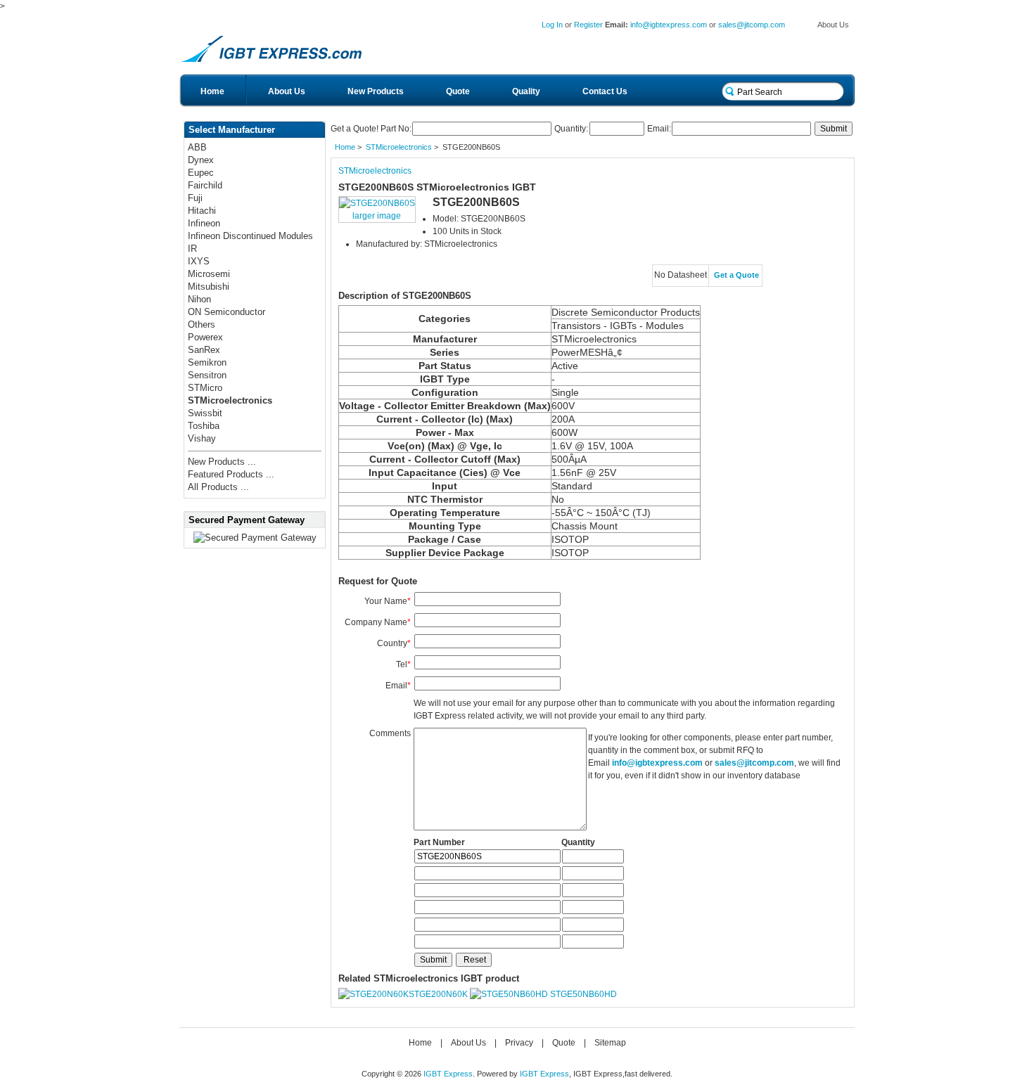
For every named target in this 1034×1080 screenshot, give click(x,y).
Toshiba (203, 425)
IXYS (199, 261)
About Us (833, 24)
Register (588, 24)
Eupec (201, 172)
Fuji (195, 198)
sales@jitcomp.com (751, 24)
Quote (458, 91)
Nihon (199, 299)
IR (192, 248)
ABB (197, 147)
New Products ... (222, 461)
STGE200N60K (438, 994)
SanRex (204, 350)
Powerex (205, 337)
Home (212, 91)
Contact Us (604, 91)
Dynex (201, 160)
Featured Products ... (231, 474)
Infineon (204, 223)
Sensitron (207, 375)
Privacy (519, 1043)
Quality (526, 91)
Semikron (207, 362)
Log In (552, 24)
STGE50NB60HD (583, 994)
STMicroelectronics (399, 147)
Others (201, 324)
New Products (375, 91)
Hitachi (202, 210)
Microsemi (209, 274)
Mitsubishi (208, 286)
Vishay (202, 438)
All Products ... (218, 487)
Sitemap (610, 1043)
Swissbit (205, 413)
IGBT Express (448, 1073)
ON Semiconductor (226, 312)
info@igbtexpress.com (668, 24)
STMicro (205, 387)
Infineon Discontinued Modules (250, 236)
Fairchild (205, 185)
